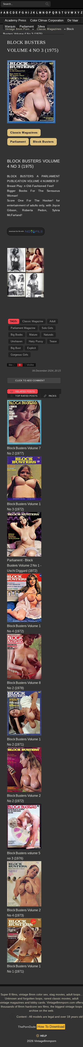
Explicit (31, 348)
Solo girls (47, 328)
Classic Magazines (49, 29)
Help (43, 1035)
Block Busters (43, 141)
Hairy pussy (36, 341)
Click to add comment (30, 380)
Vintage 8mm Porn (17, 29)
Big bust (16, 348)
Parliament (18, 141)
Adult (53, 321)
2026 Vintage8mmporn (41, 1041)
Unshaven (16, 341)
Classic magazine (32, 321)
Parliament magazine (23, 328)
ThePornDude (27, 1026)
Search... (8, 4)
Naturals (48, 334)
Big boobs (17, 334)
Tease (53, 341)
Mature (33, 334)
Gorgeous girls (19, 354)
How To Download (50, 1027)
